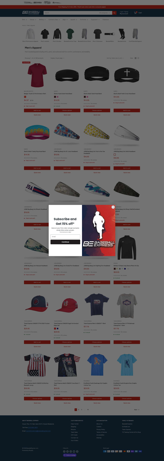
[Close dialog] (113, 207)
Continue (65, 242)
